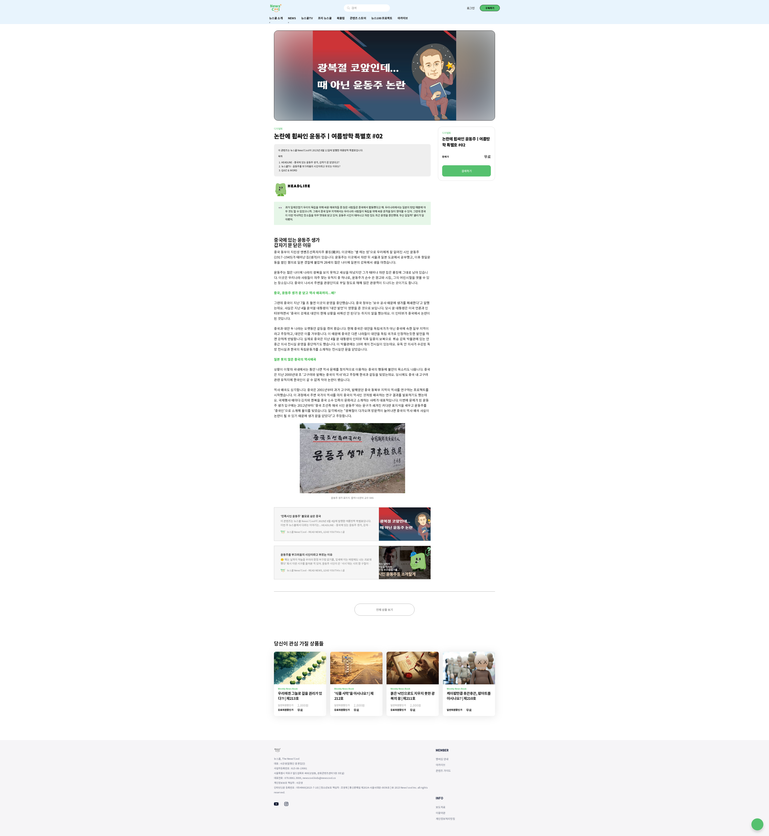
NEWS (292, 18)
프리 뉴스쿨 (325, 18)
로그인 (471, 8)
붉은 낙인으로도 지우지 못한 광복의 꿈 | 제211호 (413, 696)
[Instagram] (286, 805)
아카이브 (403, 18)
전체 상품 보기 (384, 610)
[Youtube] (276, 804)
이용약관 (440, 813)
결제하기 (466, 171)
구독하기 (489, 8)
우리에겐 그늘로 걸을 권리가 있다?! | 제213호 (300, 696)
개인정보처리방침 (445, 818)
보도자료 (440, 807)
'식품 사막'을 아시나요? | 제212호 (353, 696)
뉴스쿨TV (307, 18)
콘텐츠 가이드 (443, 770)
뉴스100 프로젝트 (381, 18)
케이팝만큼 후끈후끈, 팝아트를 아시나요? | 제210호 (469, 696)
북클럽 (341, 18)
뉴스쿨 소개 (276, 18)
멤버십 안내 (442, 759)
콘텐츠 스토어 (358, 18)
